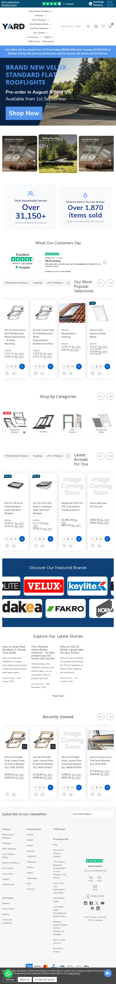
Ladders (5, 879)
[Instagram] (87, 903)
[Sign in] (96, 26)
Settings (10, 979)
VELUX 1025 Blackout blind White (98, 333)
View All (31, 889)
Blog (55, 844)
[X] (98, 903)
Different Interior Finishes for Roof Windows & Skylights (60, 928)
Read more (58, 695)
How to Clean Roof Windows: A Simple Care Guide (14, 649)
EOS (29, 883)
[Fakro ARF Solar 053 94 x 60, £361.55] (101, 486)
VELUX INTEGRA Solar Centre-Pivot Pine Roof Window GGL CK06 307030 (15, 762)
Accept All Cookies (45, 979)
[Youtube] (104, 903)
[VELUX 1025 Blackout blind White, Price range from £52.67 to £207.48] (101, 313)
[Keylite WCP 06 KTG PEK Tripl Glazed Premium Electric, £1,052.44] (72, 486)
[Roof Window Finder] (108, 973)
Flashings (6, 843)
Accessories (7, 873)
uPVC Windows (9, 848)
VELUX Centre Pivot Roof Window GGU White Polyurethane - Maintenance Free (43, 336)
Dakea (30, 872)
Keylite (30, 845)
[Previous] (100, 283)
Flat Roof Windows (11, 863)
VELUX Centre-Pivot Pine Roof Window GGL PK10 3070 (100, 761)
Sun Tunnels (8, 868)
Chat (99, 880)
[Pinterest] (93, 908)
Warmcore (31, 862)
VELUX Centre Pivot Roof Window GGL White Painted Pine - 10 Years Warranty (15, 336)
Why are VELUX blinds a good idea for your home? (71, 649)
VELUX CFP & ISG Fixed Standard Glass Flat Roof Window (14, 508)
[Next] (110, 283)
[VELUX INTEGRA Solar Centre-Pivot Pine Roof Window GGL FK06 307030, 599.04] (44, 740)
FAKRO (30, 840)
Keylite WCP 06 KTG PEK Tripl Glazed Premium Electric (72, 506)
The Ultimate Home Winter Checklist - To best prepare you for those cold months (43, 652)
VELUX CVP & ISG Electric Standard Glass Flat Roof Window (42, 508)
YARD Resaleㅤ (8, 884)
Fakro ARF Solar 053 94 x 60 (98, 505)
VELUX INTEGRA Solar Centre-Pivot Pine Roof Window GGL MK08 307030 (71, 762)
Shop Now (24, 113)
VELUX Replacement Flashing (68, 333)
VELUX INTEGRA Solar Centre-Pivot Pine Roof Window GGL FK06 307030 (43, 762)
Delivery (6, 903)
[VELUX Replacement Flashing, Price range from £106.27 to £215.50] (72, 313)
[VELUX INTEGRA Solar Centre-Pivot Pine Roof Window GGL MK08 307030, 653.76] (72, 740)
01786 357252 (110, 3)
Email (95, 889)
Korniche (31, 851)
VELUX (30, 834)
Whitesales (32, 878)
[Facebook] (92, 903)
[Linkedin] (98, 908)
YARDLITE (31, 856)
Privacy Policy (8, 908)
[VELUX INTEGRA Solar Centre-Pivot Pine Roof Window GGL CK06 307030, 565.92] (15, 740)
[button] (19, 153)
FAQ (91, 880)
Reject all (25, 979)
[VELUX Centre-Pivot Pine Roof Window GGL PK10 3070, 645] (101, 740)
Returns (5, 914)
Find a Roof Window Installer (58, 853)
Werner (30, 867)
